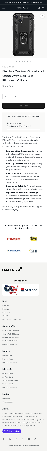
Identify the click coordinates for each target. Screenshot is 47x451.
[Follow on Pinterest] (22, 439)
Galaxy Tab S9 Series (10, 331)
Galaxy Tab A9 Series (10, 337)
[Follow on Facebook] (3, 439)
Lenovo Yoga (7, 359)
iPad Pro (5, 306)
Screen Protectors (9, 344)
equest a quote (14, 123)
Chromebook (7, 402)
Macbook (6, 398)
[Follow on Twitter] (10, 439)
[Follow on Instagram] (16, 439)
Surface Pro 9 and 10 (10, 380)
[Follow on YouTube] (28, 439)
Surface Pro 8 (7, 384)
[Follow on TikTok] (35, 439)
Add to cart (23, 106)
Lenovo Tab (7, 356)
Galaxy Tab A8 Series (10, 341)
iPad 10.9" (6, 312)
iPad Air (5, 309)
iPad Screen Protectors (11, 319)
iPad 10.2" (6, 316)
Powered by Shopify (32, 445)
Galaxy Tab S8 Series (10, 334)
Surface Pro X (7, 374)
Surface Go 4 (7, 377)
